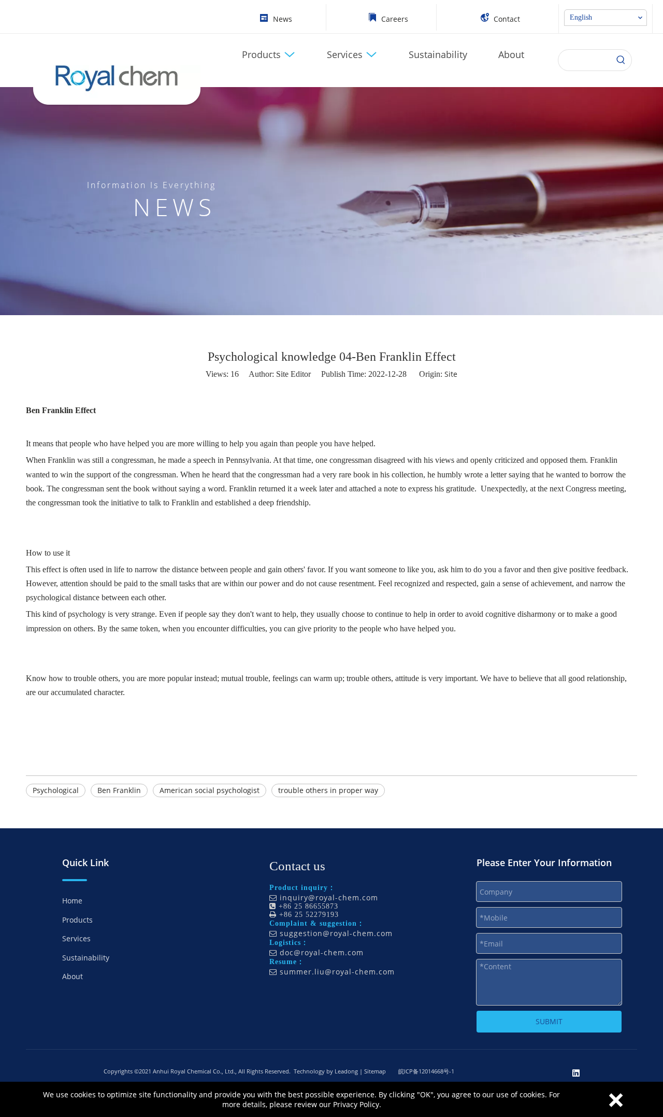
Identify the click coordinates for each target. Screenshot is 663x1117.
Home (72, 901)
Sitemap (375, 1071)
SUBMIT (549, 1021)
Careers (394, 19)
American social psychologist (210, 790)
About (72, 976)
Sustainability (85, 958)
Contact (507, 19)
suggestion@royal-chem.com (336, 933)
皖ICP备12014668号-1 (426, 1071)
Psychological (56, 790)
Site (450, 374)
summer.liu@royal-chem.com (337, 972)
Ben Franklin (119, 790)
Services (76, 938)
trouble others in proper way (328, 790)
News (282, 19)
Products (77, 920)
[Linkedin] (576, 1072)
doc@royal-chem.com (322, 952)
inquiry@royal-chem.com (329, 897)
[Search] (621, 60)
